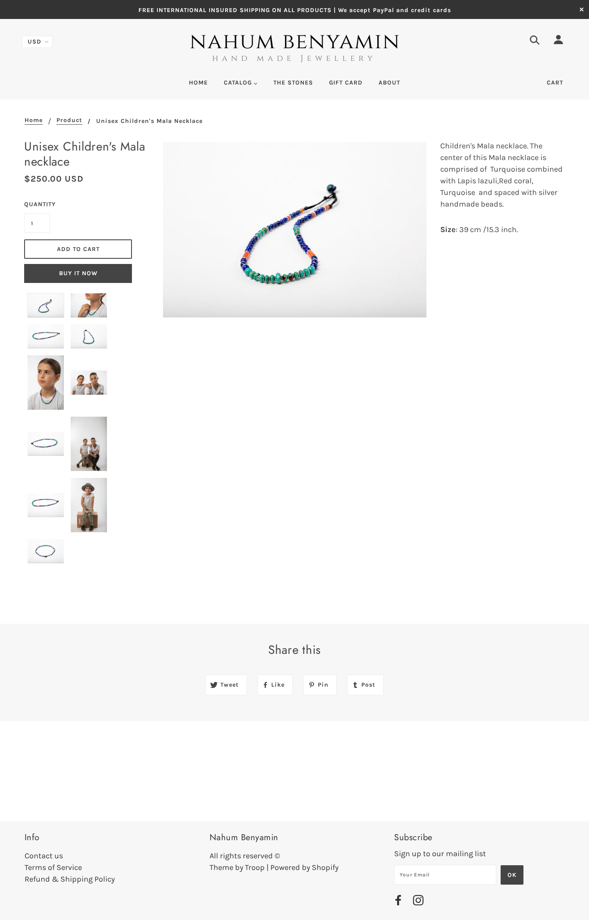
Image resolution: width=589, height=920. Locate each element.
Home (34, 120)
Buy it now (78, 273)
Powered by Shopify (304, 867)
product (69, 120)
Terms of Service (53, 867)
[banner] (294, 49)
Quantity (37, 204)
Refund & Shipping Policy (70, 879)
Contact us (44, 855)
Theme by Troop (237, 867)
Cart (555, 82)
